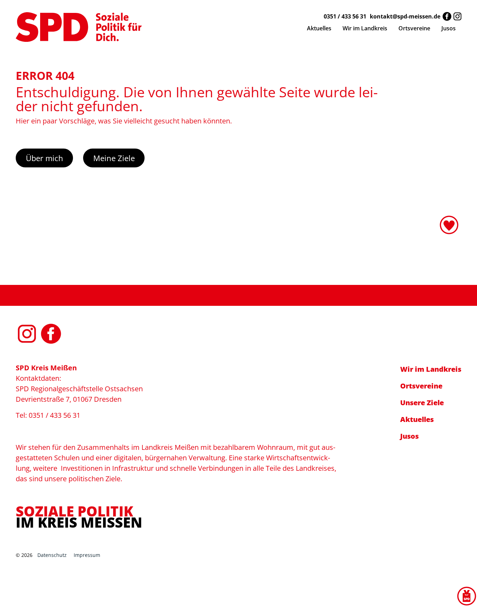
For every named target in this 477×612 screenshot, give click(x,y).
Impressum (87, 555)
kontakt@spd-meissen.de (405, 16)
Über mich (44, 158)
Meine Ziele (114, 158)
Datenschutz (52, 555)
